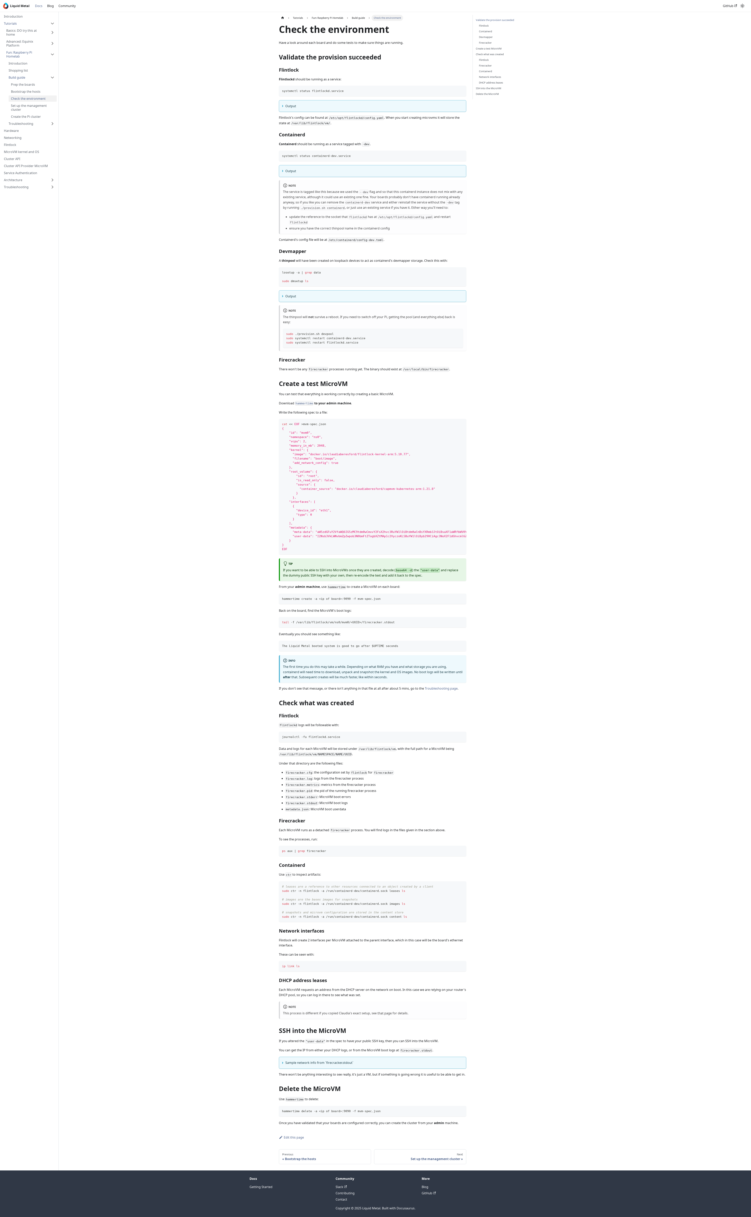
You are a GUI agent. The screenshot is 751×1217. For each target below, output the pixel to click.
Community (67, 6)
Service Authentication (20, 173)
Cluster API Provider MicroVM (26, 166)
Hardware (11, 131)
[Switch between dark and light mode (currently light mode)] (742, 6)
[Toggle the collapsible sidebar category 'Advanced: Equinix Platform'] (52, 43)
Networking (13, 138)
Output (290, 106)
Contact (341, 1199)
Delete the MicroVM (487, 94)
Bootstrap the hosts (25, 91)
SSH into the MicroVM (488, 88)
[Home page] (282, 18)
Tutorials (10, 23)
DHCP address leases (491, 82)
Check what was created (490, 54)
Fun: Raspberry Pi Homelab (19, 54)
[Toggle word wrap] (454, 423)
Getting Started (261, 1187)
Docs (38, 6)
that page (384, 1013)
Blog (50, 6)
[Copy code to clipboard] (461, 90)
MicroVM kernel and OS (21, 152)
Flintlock (10, 145)
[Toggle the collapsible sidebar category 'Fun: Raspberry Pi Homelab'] (52, 54)
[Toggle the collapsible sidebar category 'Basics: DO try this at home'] (52, 32)
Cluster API (12, 159)
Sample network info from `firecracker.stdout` (319, 1062)
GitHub (728, 6)
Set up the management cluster (29, 107)
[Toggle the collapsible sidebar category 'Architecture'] (52, 180)
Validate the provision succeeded (495, 20)
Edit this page (294, 1137)
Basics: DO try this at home (21, 32)
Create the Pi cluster (26, 116)
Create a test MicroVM (489, 48)
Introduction (13, 16)
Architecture (13, 180)
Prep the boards (23, 84)
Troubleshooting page (441, 688)
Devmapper (486, 37)
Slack (339, 1187)
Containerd (485, 31)
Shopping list (18, 70)
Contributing (345, 1193)
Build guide (17, 77)
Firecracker (485, 42)
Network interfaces (490, 77)
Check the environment (28, 98)
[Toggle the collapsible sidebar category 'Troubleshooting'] (52, 187)
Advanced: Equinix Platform (19, 43)
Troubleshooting (21, 123)
